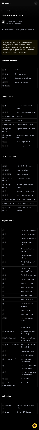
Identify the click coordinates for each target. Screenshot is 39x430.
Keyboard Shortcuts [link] (22, 11)
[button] (34, 425)
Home (3, 11)
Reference (10, 11)
